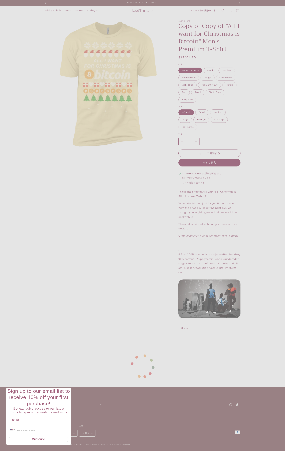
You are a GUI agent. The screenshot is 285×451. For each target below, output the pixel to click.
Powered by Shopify (73, 445)
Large (185, 120)
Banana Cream (190, 70)
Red (184, 92)
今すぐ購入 (209, 162)
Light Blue (187, 85)
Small (202, 112)
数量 (180, 134)
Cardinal (227, 70)
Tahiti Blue (215, 92)
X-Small (186, 112)
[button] (92, 10)
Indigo (207, 77)
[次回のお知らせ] (239, 3)
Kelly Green (225, 77)
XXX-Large (189, 128)
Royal (198, 92)
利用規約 (126, 445)
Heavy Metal (189, 77)
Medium (217, 112)
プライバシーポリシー (109, 445)
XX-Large (219, 120)
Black (210, 70)
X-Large (201, 120)
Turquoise (187, 99)
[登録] (99, 404)
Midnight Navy (209, 85)
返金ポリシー (91, 445)
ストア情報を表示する (193, 182)
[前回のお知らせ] (45, 3)
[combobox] (12, 429)
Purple (229, 85)
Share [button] (184, 328)
